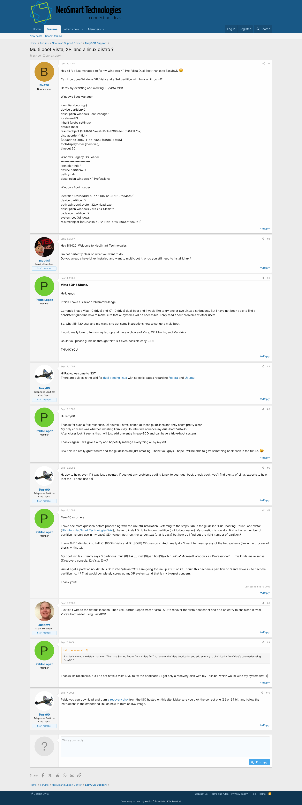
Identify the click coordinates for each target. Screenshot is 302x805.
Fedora (173, 377)
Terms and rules (219, 793)
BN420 (37, 55)
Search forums (53, 35)
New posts (36, 35)
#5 (268, 409)
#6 (268, 467)
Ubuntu (190, 377)
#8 (268, 603)
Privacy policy (239, 793)
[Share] (263, 63)
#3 (268, 278)
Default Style (41, 793)
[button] (82, 29)
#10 (268, 692)
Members (94, 29)
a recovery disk (118, 699)
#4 (268, 366)
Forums (52, 29)
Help (253, 793)
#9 (268, 642)
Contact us (201, 793)
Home (37, 29)
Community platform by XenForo (151, 801)
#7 (268, 510)
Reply (266, 228)
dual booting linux (115, 377)
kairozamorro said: (74, 650)
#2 (268, 238)
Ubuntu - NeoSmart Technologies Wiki (87, 530)
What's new (71, 29)
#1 (268, 63)
